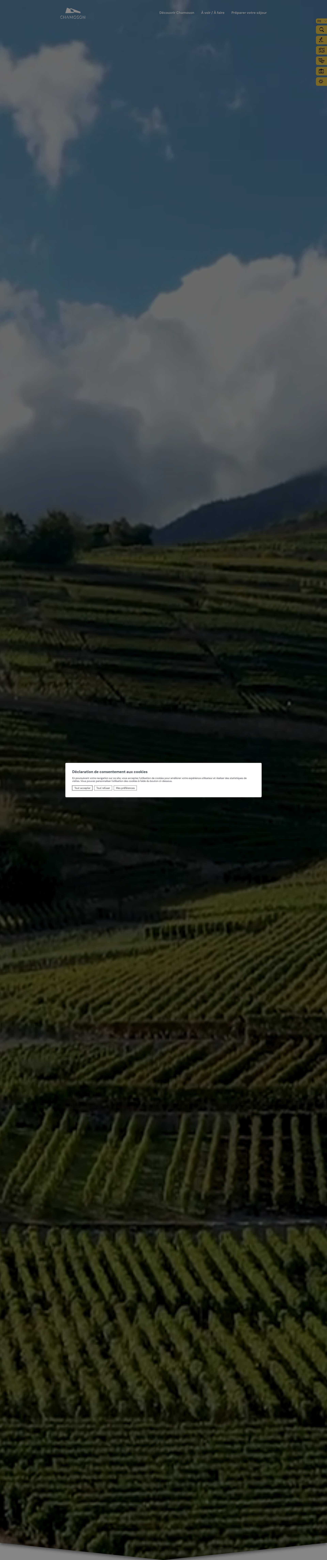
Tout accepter (82, 788)
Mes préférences (125, 788)
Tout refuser (103, 788)
